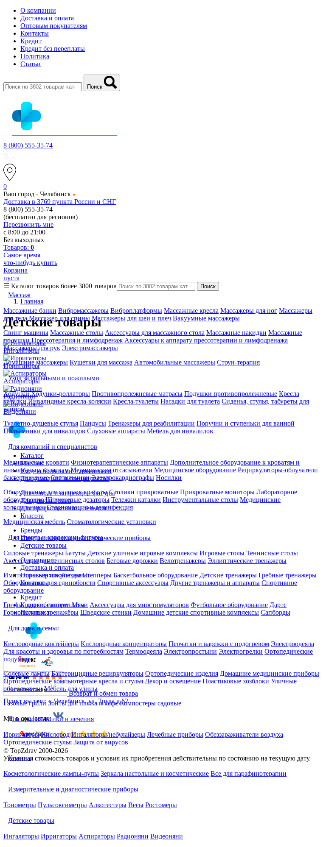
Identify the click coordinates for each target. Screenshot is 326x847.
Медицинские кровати (36, 462)
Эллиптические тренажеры (247, 560)
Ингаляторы (21, 836)
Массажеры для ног (248, 310)
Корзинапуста (15, 274)
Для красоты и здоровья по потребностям (63, 651)
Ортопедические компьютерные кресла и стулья (73, 681)
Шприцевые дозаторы (77, 499)
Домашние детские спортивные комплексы (196, 612)
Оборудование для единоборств (49, 582)
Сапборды (275, 612)
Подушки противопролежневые (230, 393)
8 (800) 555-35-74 (28, 145)
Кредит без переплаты (52, 48)
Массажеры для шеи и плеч (131, 318)
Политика (34, 56)
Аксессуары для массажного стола (155, 332)
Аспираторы (97, 836)
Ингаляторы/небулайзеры (108, 734)
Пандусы (93, 423)
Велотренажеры (183, 560)
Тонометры (19, 804)
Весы (135, 804)
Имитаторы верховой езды (42, 575)
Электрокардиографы (122, 477)
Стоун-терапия (238, 362)
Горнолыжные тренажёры (41, 612)
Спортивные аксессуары (133, 582)
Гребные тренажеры (288, 575)
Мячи (80, 604)
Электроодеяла (292, 643)
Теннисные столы (272, 553)
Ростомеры (161, 804)
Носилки (169, 477)
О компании (38, 10)
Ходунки (17, 393)
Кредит (31, 41)
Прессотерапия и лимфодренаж (77, 340)
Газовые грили (24, 703)
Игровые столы (222, 553)
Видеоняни (166, 836)
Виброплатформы (136, 310)
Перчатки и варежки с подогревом (219, 643)
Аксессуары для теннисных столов (54, 560)
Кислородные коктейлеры (41, 643)
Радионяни (133, 836)
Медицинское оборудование (195, 470)
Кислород (55, 734)
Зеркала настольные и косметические (155, 773)
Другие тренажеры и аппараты (215, 582)
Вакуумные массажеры (206, 318)
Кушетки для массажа (101, 362)
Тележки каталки (136, 499)
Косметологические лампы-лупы (51, 773)
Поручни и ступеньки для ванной (246, 423)
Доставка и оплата (47, 18)
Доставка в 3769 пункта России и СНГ (59, 201)
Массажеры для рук (31, 347)
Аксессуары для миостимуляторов (139, 604)
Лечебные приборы (175, 734)
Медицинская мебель (34, 521)
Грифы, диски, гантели (36, 604)
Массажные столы (76, 332)
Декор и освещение (173, 681)
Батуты (75, 553)
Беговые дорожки (132, 560)
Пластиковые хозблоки (235, 681)
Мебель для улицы (71, 688)
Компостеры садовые (150, 703)
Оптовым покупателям (53, 25)
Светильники (70, 477)
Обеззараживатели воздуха (244, 734)
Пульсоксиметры (62, 804)
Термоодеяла (143, 651)
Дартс (278, 604)
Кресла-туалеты (136, 401)
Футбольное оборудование (229, 604)
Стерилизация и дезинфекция (90, 507)
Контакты (34, 33)
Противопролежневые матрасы (137, 393)
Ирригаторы (21, 734)
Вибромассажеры (83, 310)
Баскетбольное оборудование (155, 575)
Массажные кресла (191, 310)
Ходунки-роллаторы (60, 393)
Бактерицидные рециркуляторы (97, 673)
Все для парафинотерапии (249, 773)
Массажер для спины (59, 318)
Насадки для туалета (190, 401)
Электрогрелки (241, 651)
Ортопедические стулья (37, 742)
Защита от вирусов (100, 742)
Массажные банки (29, 310)
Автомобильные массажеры (174, 362)
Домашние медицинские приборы (269, 673)
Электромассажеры (90, 347)
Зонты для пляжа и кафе (83, 703)
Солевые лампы (26, 673)
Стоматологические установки (111, 521)
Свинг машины (25, 332)
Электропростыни (190, 651)
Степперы (97, 575)
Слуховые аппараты (116, 431)
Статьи (30, 63)
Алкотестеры (107, 804)
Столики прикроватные (143, 492)
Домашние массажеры (35, 362)
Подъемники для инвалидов (44, 431)
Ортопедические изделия (181, 673)
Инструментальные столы (200, 499)
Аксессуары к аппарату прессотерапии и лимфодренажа (206, 340)
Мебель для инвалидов (180, 431)
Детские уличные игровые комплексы (142, 553)
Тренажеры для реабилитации (151, 423)
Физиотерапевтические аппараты (119, 462)
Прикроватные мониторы (217, 492)
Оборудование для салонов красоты (55, 492)
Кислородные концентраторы (124, 643)
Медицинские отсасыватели (111, 470)
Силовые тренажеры (33, 553)
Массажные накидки (236, 332)
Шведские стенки (106, 612)
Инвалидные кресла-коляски (69, 401)
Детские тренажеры (228, 575)
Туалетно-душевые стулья (40, 423)
